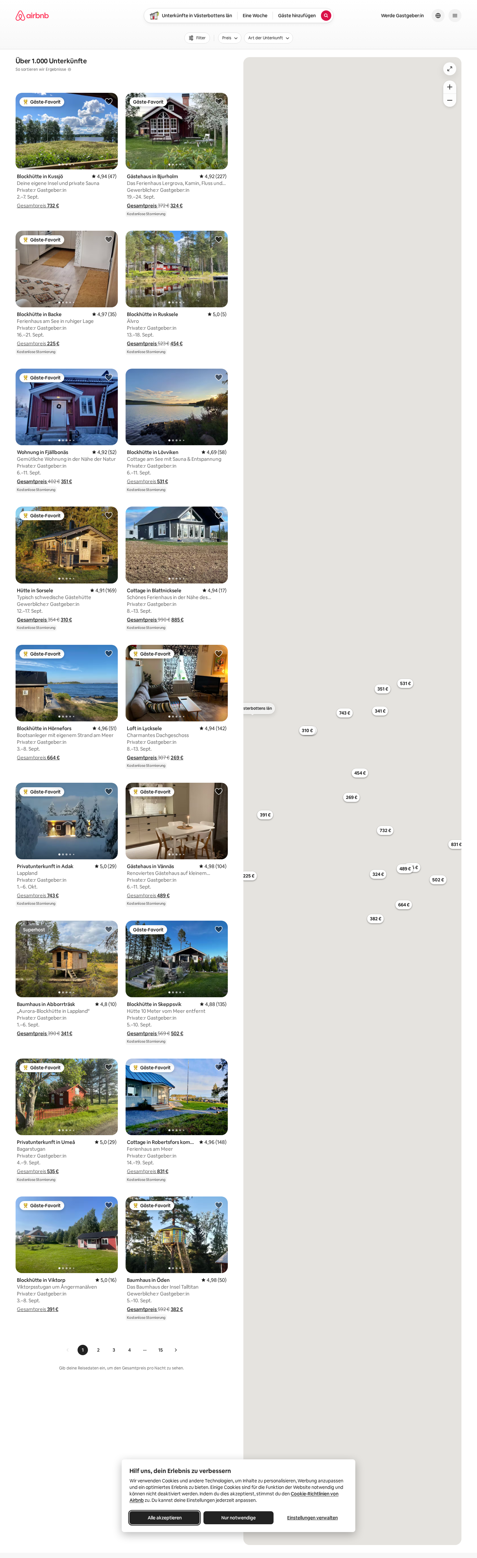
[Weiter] (175, 1350)
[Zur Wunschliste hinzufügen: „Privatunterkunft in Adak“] (109, 791)
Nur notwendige (238, 1518)
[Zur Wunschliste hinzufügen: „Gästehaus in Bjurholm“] (219, 101)
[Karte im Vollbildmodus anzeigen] (449, 68)
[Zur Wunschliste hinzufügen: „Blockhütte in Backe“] (109, 239)
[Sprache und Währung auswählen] (438, 15)
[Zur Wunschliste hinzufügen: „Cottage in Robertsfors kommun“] (219, 1067)
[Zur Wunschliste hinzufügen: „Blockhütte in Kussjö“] (109, 101)
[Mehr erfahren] (69, 69)
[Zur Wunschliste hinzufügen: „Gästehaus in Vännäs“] (219, 791)
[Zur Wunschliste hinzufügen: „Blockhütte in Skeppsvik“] (219, 929)
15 (160, 1350)
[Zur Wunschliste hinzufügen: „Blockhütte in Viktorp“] (109, 1205)
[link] (68, 1350)
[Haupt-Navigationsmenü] (454, 15)
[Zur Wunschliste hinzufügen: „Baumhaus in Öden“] (219, 1205)
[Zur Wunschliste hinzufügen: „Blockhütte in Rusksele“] (219, 239)
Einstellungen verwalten (312, 1518)
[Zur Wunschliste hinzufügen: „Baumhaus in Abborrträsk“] (109, 929)
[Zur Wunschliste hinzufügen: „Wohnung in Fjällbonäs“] (109, 377)
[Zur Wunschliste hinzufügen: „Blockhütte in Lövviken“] (219, 377)
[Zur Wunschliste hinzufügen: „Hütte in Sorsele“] (109, 515)
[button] (38, 205)
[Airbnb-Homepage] (32, 16)
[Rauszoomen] (449, 100)
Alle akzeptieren (165, 1518)
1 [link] (83, 1350)
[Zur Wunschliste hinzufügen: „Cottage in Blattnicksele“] (219, 515)
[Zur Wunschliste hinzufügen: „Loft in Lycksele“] (219, 653)
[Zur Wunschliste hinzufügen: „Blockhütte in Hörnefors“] (109, 653)
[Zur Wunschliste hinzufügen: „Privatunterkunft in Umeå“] (109, 1067)
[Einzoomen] (449, 86)
